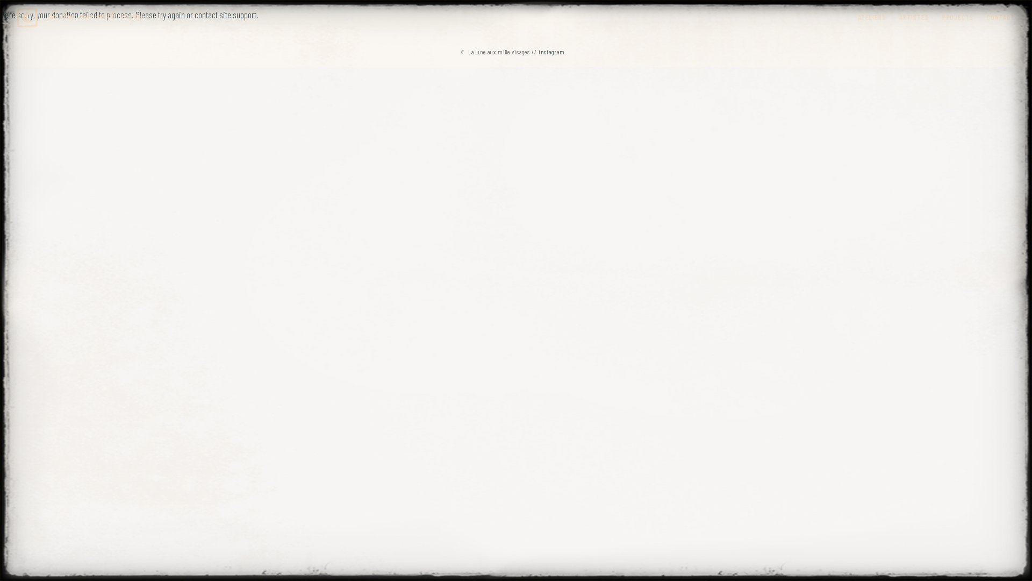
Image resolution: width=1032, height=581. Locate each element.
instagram (552, 51)
